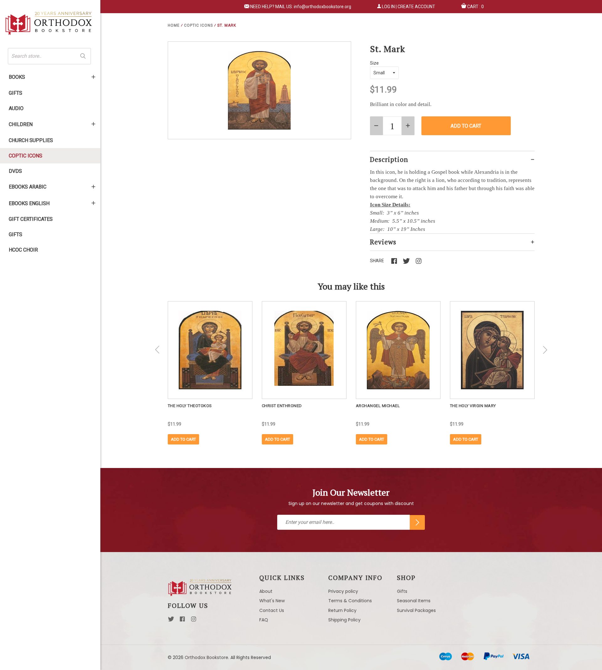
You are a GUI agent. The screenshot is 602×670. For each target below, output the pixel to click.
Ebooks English (29, 203)
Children (21, 124)
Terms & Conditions (350, 601)
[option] (210, 372)
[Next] (545, 350)
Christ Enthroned (282, 405)
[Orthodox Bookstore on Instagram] (193, 620)
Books (17, 77)
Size (374, 63)
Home (174, 25)
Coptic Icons (25, 156)
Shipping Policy (344, 620)
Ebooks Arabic (27, 187)
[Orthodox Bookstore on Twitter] (171, 620)
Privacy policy (343, 591)
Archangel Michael (378, 405)
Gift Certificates (31, 219)
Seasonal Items (413, 601)
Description (389, 159)
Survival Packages (416, 610)
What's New (272, 601)
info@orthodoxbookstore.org (322, 6)
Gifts (15, 93)
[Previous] (157, 350)
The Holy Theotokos (190, 405)
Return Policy (342, 610)
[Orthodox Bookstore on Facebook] (182, 620)
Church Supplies (31, 140)
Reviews (383, 241)
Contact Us (271, 610)
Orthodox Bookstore (206, 657)
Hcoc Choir (23, 250)
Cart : (475, 6)
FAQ (263, 620)
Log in (388, 6)
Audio (16, 108)
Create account (416, 6)
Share (377, 260)
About (265, 591)
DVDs (15, 171)
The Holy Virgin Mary (473, 405)
